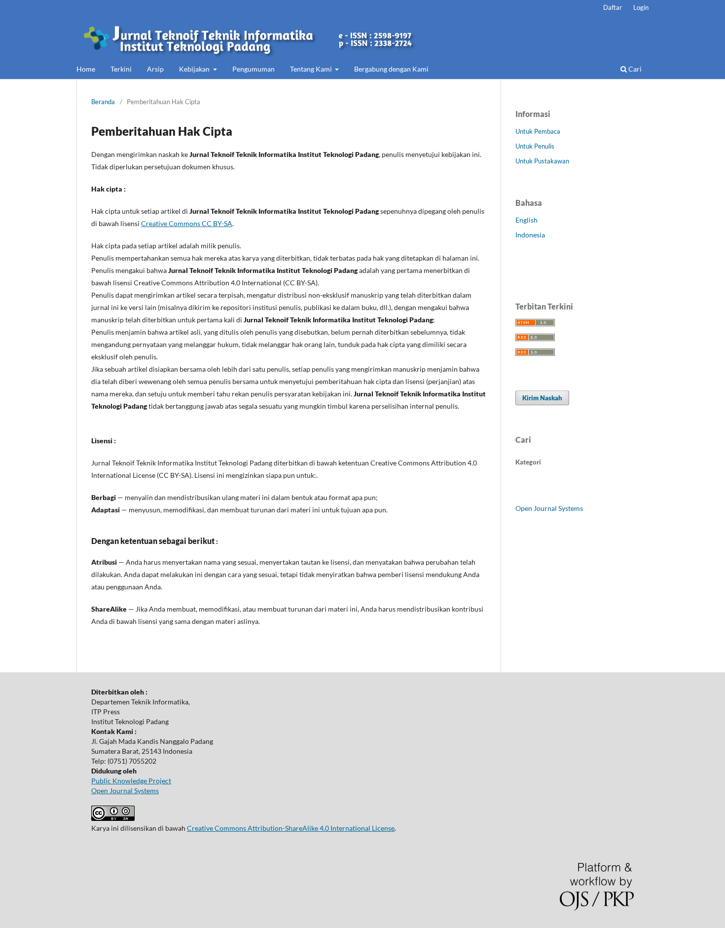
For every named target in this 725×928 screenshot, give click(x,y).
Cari (634, 69)
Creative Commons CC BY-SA (186, 223)
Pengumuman (253, 69)
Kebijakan (195, 69)
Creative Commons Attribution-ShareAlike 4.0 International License (291, 828)
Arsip (155, 69)
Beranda (103, 102)
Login (641, 7)
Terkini (121, 69)
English (526, 220)
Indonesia (530, 235)
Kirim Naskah (542, 398)
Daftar (612, 7)
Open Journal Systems (549, 508)
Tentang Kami (311, 69)
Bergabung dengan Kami (391, 69)
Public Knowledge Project (131, 780)
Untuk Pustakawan (542, 161)
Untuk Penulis (534, 146)
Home (85, 69)
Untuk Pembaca (537, 131)
